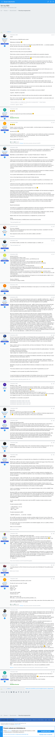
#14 (53, 442)
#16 (53, 533)
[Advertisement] (27, 21)
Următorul (9, 31)
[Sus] (52, 720)
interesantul (4, 7)
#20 (53, 671)
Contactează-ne (20, 719)
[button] (2, 1)
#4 (53, 147)
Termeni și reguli (28, 719)
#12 (53, 408)
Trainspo (21, 143)
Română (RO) (11, 719)
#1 (53, 34)
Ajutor (46, 719)
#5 (53, 226)
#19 (53, 610)
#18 (53, 578)
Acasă (49, 719)
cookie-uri (9, 730)
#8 (53, 284)
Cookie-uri (4, 719)
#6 (53, 240)
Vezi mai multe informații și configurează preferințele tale (15, 734)
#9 (53, 297)
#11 (53, 383)
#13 (53, 420)
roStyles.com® (17, 724)
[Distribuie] (52, 35)
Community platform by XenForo (13, 723)
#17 (53, 565)
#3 (53, 122)
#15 (53, 454)
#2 (53, 109)
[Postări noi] (53, 2)
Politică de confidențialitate (38, 719)
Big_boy (11, 667)
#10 (53, 335)
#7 (53, 254)
